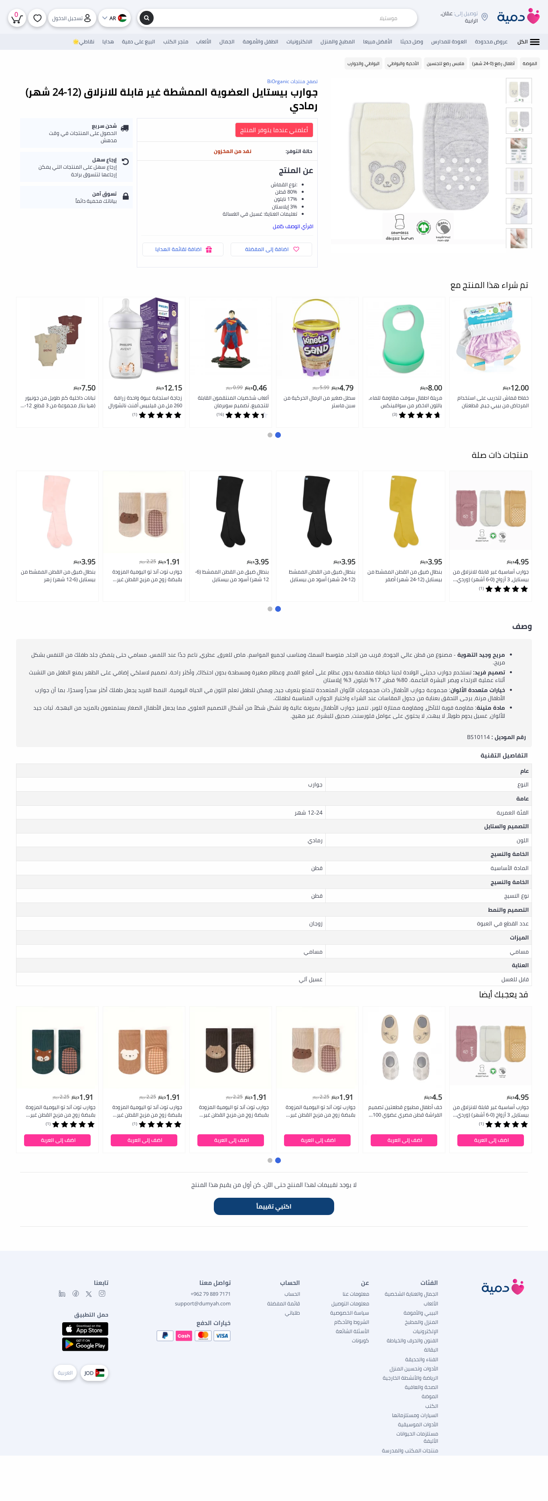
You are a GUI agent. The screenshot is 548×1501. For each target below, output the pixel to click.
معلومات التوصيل (350, 1303)
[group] (519, 91)
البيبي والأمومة (421, 1312)
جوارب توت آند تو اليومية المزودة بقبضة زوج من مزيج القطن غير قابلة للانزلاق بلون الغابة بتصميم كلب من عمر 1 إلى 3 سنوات (147, 1111)
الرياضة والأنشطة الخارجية (410, 1377)
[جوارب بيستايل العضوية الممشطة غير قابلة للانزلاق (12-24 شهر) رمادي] (418, 165)
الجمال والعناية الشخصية (411, 1293)
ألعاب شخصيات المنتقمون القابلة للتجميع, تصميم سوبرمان (233, 401)
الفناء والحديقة (421, 1359)
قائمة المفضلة (283, 1303)
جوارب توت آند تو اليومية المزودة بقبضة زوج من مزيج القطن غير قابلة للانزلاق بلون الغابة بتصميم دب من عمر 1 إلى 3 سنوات (234, 1111)
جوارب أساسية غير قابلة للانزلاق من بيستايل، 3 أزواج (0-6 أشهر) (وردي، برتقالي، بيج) (491, 576)
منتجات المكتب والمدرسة (410, 1450)
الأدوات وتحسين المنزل (414, 1368)
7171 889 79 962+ (211, 1293)
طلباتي (292, 1312)
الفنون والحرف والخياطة (412, 1340)
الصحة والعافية (421, 1387)
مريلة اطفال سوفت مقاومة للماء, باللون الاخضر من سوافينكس (405, 401)
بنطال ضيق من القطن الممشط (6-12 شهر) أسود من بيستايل (232, 575)
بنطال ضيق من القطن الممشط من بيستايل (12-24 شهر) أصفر (404, 575)
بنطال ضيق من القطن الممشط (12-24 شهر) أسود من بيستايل (322, 575)
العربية (65, 1372)
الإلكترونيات (425, 1331)
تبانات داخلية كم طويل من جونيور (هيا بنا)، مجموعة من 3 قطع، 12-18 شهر (59, 402)
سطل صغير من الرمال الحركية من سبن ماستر (319, 401)
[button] (278, 435)
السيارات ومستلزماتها (415, 1415)
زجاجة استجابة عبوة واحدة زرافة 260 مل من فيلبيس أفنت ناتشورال (145, 401)
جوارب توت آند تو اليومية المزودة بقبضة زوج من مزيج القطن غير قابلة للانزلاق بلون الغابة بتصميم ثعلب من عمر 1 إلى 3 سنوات (60, 1111)
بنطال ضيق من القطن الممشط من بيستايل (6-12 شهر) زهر (58, 575)
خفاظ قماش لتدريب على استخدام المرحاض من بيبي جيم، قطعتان (493, 401)
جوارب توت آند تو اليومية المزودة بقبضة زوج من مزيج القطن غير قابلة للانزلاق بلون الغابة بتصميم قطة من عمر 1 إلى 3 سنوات (147, 576)
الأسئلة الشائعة (352, 1331)
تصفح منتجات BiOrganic (292, 81)
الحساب (292, 1293)
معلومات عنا (356, 1293)
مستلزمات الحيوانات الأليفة (417, 1437)
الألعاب (431, 1303)
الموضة (430, 1396)
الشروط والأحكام (351, 1321)
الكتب (431, 1405)
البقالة (431, 1349)
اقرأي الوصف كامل (293, 226)
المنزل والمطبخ (421, 1321)
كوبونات (360, 1340)
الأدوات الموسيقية (418, 1424)
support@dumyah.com (203, 1303)
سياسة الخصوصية (349, 1312)
